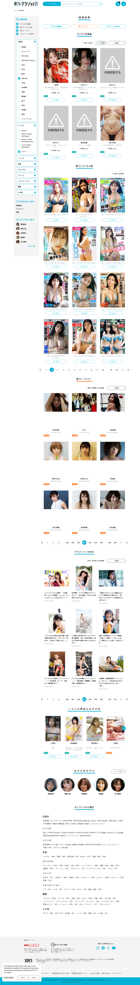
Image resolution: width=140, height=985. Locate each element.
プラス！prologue (65, 845)
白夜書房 (23, 109)
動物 (92, 913)
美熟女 (74, 877)
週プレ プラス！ (25, 30)
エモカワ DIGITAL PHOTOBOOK (26, 146)
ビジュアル (22, 169)
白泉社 (23, 105)
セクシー (118, 877)
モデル (87, 898)
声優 (99, 898)
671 (115, 699)
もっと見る (118, 771)
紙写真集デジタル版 (50, 845)
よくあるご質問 (94, 973)
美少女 (48, 877)
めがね (86, 856)
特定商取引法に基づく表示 (60, 973)
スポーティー (78, 868)
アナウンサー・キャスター (87, 901)
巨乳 (64, 865)
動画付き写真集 (78, 845)
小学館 (23, 83)
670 (109, 699)
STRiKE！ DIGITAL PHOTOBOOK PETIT (27, 140)
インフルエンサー (110, 901)
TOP (15, 10)
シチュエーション (24, 181)
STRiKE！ (24, 130)
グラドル (50, 898)
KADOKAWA (24, 56)
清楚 (48, 880)
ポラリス (57, 847)
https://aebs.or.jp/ (40, 962)
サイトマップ (116, 973)
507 (115, 543)
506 (109, 543)
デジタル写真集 (25, 24)
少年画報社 (24, 87)
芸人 (79, 904)
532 (101, 699)
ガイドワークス (25, 51)
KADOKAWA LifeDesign (28, 60)
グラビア (23, 151)
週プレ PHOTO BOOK (51, 833)
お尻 (75, 865)
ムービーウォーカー (26, 118)
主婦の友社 (24, 78)
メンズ (82, 913)
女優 (76, 898)
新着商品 (19, 205)
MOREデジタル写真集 (98, 833)
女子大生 (111, 898)
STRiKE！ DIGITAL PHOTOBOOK (26, 135)
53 (117, 370)
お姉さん (61, 877)
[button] (124, 729)
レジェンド (66, 904)
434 (95, 543)
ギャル (113, 868)
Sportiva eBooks (85, 836)
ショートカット (90, 865)
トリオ (58, 889)
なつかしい (88, 877)
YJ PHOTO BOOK (67, 833)
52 (111, 370)
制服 (61, 856)
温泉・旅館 (95, 889)
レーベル (21, 125)
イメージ (21, 175)
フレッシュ (62, 868)
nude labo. (65, 847)
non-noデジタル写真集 (115, 833)
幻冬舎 (23, 69)
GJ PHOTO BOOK (82, 833)
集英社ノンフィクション (70, 836)
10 (103, 370)
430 (73, 543)
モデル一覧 (31, 246)
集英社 (23, 74)
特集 (17, 212)
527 (73, 699)
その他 (20, 192)
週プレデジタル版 (26, 27)
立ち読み (56, 100)
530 (90, 699)
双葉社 (23, 114)
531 (95, 699)
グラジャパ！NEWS (27, 34)
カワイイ (103, 877)
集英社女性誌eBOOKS (51, 836)
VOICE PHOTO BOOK (93, 845)
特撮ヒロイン (50, 904)
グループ (70, 889)
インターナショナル (97, 868)
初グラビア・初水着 (65, 913)
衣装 (19, 164)
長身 (115, 865)
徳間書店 (23, 96)
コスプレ (49, 856)
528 (78, 699)
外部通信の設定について (79, 973)
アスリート (91, 904)
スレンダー (51, 865)
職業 (19, 187)
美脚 (105, 865)
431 (78, 543)
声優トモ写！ (48, 847)
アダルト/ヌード (105, 904)
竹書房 (23, 92)
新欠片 (23, 101)
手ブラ (48, 913)
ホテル (82, 889)
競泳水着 (73, 856)
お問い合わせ (106, 973)
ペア (47, 889)
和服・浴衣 (99, 856)
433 (90, 543)
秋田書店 (23, 47)
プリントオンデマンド (110, 845)
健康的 (48, 868)
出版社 (20, 41)
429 (67, 543)
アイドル (64, 898)
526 (67, 699)
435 (101, 543)
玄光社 (23, 65)
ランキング (19, 209)
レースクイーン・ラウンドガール (58, 901)
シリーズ (21, 158)
